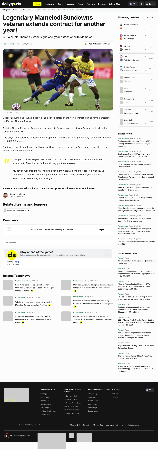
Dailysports (6, 10)
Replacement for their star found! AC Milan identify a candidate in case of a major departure (135, 143)
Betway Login (93, 411)
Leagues (70, 4)
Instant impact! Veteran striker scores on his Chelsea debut (136, 165)
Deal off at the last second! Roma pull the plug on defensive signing (135, 199)
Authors (115, 394)
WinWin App (44, 407)
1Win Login (92, 397)
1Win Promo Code (70, 399)
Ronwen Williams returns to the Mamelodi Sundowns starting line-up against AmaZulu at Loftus (92, 319)
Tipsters (115, 397)
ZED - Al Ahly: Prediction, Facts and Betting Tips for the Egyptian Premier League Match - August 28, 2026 (136, 322)
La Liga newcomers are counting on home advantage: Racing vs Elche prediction (135, 298)
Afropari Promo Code (71, 413)
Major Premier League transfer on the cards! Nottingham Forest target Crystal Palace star (136, 209)
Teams (80, 4)
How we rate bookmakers (130, 425)
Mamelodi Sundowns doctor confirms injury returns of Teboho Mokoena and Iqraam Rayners (93, 302)
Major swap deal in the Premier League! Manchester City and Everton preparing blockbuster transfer (134, 231)
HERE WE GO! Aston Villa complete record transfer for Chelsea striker (135, 188)
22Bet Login (92, 404)
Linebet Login (93, 401)
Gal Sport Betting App (48, 411)
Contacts (86, 425)
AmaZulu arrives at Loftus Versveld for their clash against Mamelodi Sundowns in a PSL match (33, 319)
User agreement (112, 425)
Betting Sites (114, 4)
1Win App (43, 394)
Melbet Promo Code (71, 406)
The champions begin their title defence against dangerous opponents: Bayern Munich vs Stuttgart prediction (134, 335)
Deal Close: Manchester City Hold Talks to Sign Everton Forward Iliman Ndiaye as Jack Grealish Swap (136, 177)
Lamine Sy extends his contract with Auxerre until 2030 (136, 243)
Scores (61, 4)
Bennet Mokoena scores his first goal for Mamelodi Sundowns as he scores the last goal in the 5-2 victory (34, 288)
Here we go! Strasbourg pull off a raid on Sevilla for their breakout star (134, 219)
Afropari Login (93, 394)
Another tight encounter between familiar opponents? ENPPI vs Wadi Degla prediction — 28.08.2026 (136, 273)
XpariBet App (45, 414)
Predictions (49, 4)
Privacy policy (98, 425)
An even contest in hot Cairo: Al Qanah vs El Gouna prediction (136, 262)
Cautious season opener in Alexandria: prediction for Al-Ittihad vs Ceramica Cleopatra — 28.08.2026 (134, 309)
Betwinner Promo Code (72, 403)
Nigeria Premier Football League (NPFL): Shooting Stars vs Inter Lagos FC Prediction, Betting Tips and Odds (136, 286)
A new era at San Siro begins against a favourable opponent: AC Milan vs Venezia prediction (135, 368)
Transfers (91, 4)
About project (75, 425)
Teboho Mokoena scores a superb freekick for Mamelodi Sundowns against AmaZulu (34, 303)
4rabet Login (92, 407)
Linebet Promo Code (71, 410)
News (37, 4)
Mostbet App (44, 401)
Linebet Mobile (45, 404)
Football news (25, 10)
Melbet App (44, 397)
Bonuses (102, 4)
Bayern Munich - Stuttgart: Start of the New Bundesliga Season (136, 346)
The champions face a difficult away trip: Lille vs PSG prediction (135, 357)
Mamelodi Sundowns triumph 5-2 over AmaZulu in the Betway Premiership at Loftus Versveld (93, 286)
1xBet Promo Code (70, 396)
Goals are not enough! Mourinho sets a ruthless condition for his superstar (134, 155)
